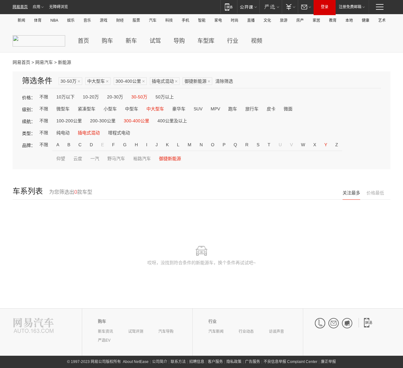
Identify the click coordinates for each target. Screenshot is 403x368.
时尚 (234, 20)
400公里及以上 (172, 120)
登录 (324, 7)
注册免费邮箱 (350, 7)
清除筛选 (224, 81)
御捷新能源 (197, 81)
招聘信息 (196, 362)
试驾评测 (135, 331)
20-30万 (115, 96)
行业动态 (246, 331)
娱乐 (71, 20)
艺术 (382, 20)
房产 (300, 20)
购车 (107, 41)
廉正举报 (328, 362)
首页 (83, 41)
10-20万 (91, 96)
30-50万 (70, 81)
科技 (169, 20)
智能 (202, 20)
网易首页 (20, 7)
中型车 (131, 108)
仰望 (60, 158)
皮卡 (271, 108)
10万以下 (65, 96)
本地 (349, 20)
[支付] (290, 7)
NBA (54, 20)
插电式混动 (165, 81)
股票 (136, 20)
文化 (267, 20)
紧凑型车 (86, 108)
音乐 (87, 20)
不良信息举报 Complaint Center (290, 362)
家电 (218, 20)
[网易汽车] (33, 326)
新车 (131, 41)
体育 (38, 20)
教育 (333, 20)
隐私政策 (233, 362)
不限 (43, 96)
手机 (185, 20)
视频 (256, 41)
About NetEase (136, 362)
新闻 (21, 20)
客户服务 (215, 362)
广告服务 (252, 362)
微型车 (63, 108)
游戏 (103, 20)
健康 (365, 20)
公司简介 (159, 362)
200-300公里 (103, 120)
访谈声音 (276, 331)
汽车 (152, 20)
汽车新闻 (216, 331)
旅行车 (251, 108)
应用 (36, 7)
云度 (77, 158)
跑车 (232, 108)
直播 (251, 20)
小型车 (110, 108)
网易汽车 (44, 62)
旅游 (283, 20)
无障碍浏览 (58, 7)
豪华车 (178, 108)
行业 (232, 41)
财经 (120, 20)
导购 (179, 41)
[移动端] (228, 7)
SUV (198, 108)
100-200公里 (69, 120)
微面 (288, 108)
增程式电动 (119, 132)
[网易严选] (270, 7)
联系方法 (178, 362)
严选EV (104, 340)
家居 (316, 20)
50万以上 (165, 96)
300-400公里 (130, 81)
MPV (215, 108)
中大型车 (98, 81)
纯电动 (63, 132)
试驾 (155, 41)
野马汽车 (116, 158)
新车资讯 (105, 331)
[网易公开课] (248, 7)
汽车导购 (165, 331)
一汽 (94, 158)
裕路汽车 (142, 158)
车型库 (205, 41)
